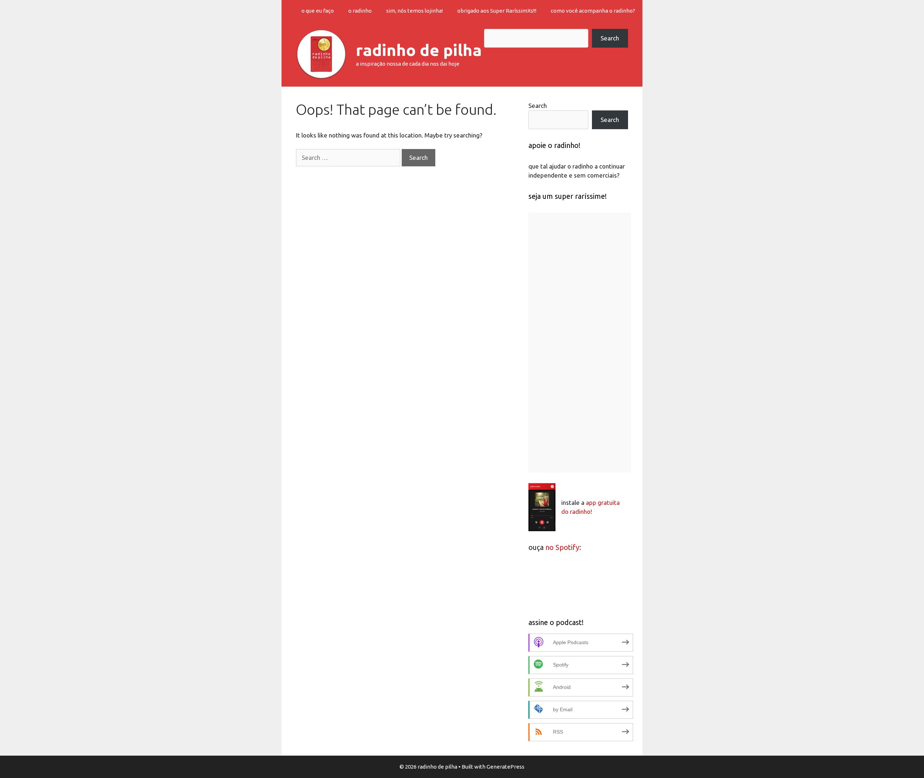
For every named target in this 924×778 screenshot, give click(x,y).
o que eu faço (317, 11)
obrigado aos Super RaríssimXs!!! (496, 11)
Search (610, 38)
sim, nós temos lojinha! (414, 11)
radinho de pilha (419, 50)
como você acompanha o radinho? (593, 11)
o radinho (360, 11)
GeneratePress (505, 767)
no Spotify (562, 547)
